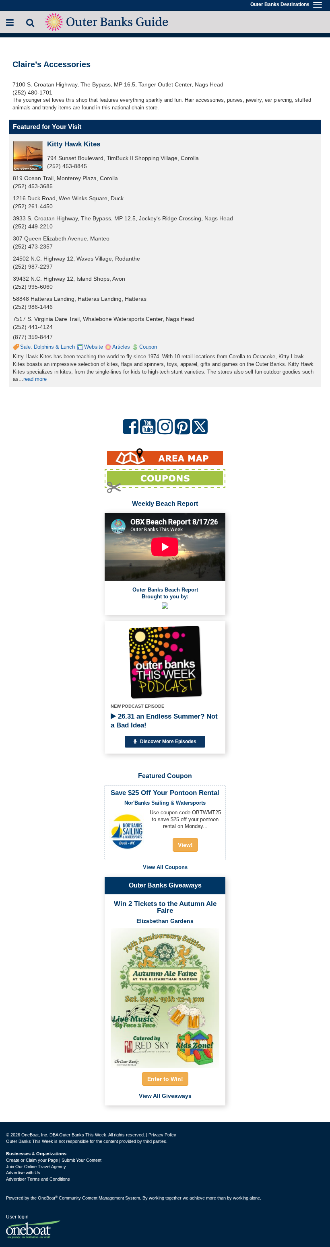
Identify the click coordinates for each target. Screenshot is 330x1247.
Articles (121, 347)
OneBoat (48, 1198)
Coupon (148, 347)
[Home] (107, 21)
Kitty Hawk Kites (73, 144)
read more (35, 379)
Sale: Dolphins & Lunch (47, 347)
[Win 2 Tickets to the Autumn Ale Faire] (165, 995)
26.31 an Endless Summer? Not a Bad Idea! (164, 721)
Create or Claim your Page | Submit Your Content (53, 1160)
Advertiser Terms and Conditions (38, 1179)
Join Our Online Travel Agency (36, 1166)
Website (93, 347)
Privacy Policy (162, 1134)
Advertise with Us (23, 1172)
